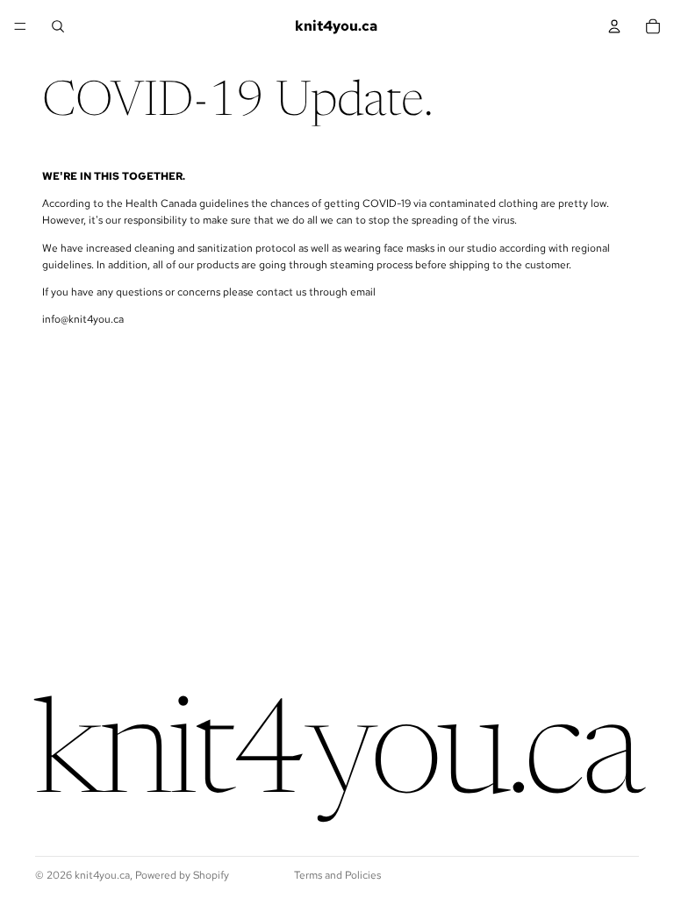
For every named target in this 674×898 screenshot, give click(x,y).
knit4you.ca (102, 875)
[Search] (58, 26)
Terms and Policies (337, 875)
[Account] (614, 26)
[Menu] (20, 26)
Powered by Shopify (182, 875)
